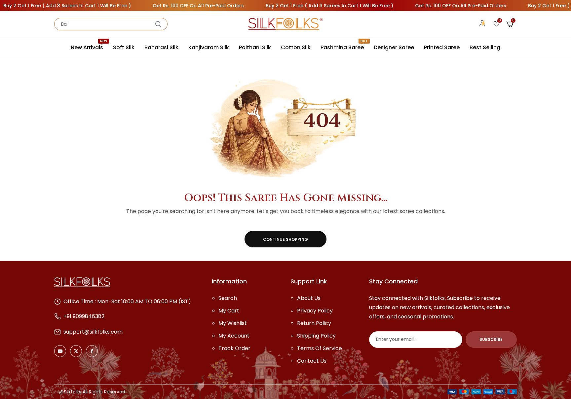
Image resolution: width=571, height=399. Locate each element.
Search (227, 298)
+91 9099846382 (83, 316)
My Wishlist (232, 323)
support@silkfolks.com (93, 332)
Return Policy (314, 323)
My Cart (228, 310)
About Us (309, 298)
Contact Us (311, 361)
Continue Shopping (285, 239)
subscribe (491, 339)
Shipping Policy (316, 336)
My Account (233, 336)
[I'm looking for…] (158, 24)
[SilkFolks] (285, 24)
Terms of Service (319, 348)
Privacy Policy (315, 310)
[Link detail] (60, 351)
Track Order (234, 348)
